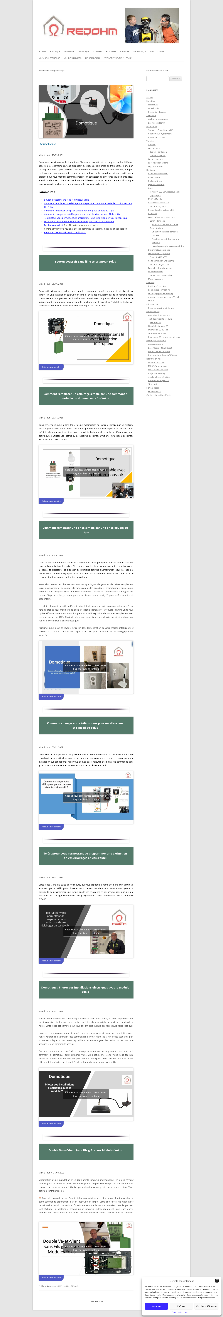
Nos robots (153, 104)
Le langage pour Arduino (159, 289)
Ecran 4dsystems (157, 220)
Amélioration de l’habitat (159, 377)
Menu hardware (155, 279)
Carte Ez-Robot (155, 177)
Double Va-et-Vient (53, 225)
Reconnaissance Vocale (158, 202)
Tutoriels (97, 51)
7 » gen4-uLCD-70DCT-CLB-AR (165, 224)
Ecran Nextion (156, 228)
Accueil (42, 51)
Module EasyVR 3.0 (158, 206)
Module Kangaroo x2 (159, 264)
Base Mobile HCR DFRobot (160, 347)
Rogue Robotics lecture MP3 (161, 210)
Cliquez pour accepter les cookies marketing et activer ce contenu (86, 338)
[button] (216, 1280)
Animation (69, 51)
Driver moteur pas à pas (159, 249)
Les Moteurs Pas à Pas (158, 369)
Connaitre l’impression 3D (159, 315)
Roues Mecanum (155, 344)
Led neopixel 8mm (156, 122)
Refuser (181, 1306)
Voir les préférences (206, 1306)
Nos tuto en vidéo (72, 58)
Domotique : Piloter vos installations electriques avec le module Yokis (79, 221)
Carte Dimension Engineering (161, 260)
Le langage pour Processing (160, 293)
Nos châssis (153, 108)
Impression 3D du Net (158, 329)
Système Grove (155, 181)
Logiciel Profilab (155, 166)
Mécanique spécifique (49, 58)
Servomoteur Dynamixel (159, 253)
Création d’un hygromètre (160, 133)
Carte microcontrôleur (158, 173)
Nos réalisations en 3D (158, 326)
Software (124, 51)
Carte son (152, 213)
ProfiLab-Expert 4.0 (157, 286)
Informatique (139, 51)
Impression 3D (157, 51)
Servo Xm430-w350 (158, 257)
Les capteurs (154, 148)
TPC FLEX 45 (155, 322)
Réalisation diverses (157, 112)
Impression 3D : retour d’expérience (164, 337)
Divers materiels (155, 271)
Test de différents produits (160, 318)
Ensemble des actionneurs (160, 268)
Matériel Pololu (155, 199)
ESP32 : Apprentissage (158, 366)
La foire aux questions (158, 162)
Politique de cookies (180, 1312)
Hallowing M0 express (158, 119)
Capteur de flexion (158, 151)
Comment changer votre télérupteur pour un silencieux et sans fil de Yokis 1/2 (84, 214)
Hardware (111, 51)
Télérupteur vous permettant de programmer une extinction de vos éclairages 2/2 (85, 217)
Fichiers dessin (92, 58)
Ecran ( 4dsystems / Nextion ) (161, 217)
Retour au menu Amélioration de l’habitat (65, 232)
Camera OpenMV (158, 155)
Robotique (55, 51)
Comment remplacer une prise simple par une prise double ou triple (79, 210)
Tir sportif (152, 384)
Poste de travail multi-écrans (161, 308)
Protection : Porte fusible (161, 275)
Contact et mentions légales (117, 58)
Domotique (83, 51)
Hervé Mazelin (72, 1286)
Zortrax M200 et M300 (158, 333)
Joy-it (150, 188)
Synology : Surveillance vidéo (161, 130)
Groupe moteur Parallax (159, 351)
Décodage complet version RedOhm (168, 246)
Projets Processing (156, 373)
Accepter (156, 1306)
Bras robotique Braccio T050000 (162, 355)
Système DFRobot (156, 184)
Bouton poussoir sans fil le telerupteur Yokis (66, 199)
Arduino (151, 144)
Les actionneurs (155, 159)
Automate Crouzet (156, 137)
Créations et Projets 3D (158, 380)
